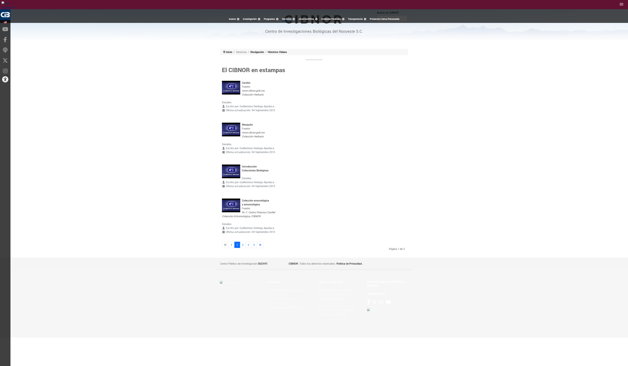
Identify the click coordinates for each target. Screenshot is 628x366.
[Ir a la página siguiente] (254, 245)
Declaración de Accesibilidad (336, 310)
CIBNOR (293, 263)
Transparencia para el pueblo (287, 307)
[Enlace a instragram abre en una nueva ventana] (381, 302)
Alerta (272, 312)
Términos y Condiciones (333, 314)
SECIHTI (262, 263)
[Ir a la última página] (260, 245)
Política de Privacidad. (349, 263)
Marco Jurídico (278, 294)
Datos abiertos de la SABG (285, 290)
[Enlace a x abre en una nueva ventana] (375, 302)
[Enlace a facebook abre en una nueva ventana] (368, 302)
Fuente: (253, 88)
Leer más (338, 299)
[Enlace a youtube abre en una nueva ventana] (388, 302)
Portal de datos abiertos (333, 306)
